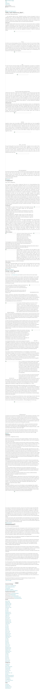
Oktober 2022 (7, 602)
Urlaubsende (7, 588)
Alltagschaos (12, 182)
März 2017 (7, 616)
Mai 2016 (7, 627)
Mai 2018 (7, 611)
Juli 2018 (6, 609)
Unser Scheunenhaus (9, 680)
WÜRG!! (7, 435)
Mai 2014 (7, 656)
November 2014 (8, 648)
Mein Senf (7, 671)
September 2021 (8, 604)
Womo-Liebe (7, 681)
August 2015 (7, 637)
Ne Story (17, 436)
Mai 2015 (7, 641)
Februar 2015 (7, 645)
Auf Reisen (7, 665)
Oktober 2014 (7, 650)
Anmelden (7, 684)
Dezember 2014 (8, 647)
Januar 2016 (7, 632)
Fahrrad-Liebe (7, 667)
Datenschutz (7, 4)
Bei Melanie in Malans (9, 589)
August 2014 (7, 652)
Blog (6, 1)
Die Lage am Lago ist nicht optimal (11, 590)
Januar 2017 (7, 618)
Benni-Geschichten (14, 14)
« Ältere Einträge (8, 580)
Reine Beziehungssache (14, 526)
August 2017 (7, 614)
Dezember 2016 (8, 619)
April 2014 (7, 657)
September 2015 (8, 636)
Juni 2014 (7, 655)
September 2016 (8, 622)
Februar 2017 (7, 617)
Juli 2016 (6, 624)
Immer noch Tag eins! (12, 271)
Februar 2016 (7, 631)
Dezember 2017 (8, 612)
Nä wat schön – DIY (8, 672)
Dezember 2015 (8, 633)
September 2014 (8, 651)
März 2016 (7, 629)
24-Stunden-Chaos (15, 274)
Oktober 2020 (7, 606)
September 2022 (8, 603)
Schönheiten (7, 677)
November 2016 (8, 621)
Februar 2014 (7, 660)
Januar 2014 (7, 661)
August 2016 (7, 623)
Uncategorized (7, 679)
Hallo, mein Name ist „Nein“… (14, 12)
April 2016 (7, 628)
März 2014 (7, 658)
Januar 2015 (7, 646)
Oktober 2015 (7, 634)
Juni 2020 (7, 608)
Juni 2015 (7, 640)
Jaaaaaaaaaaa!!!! (10, 524)
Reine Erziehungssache (9, 676)
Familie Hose (7, 669)
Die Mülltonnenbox (15, 593)
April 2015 (7, 642)
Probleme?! (9, 180)
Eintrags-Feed (7, 685)
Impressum (7, 3)
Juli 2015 (6, 638)
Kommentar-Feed (8, 686)
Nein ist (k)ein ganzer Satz (10, 586)
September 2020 (8, 607)
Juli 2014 (6, 653)
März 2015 (7, 643)
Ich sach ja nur (8, 670)
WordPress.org (8, 688)
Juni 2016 (7, 626)
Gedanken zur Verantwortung (10, 585)
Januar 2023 (7, 601)
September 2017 (8, 613)
